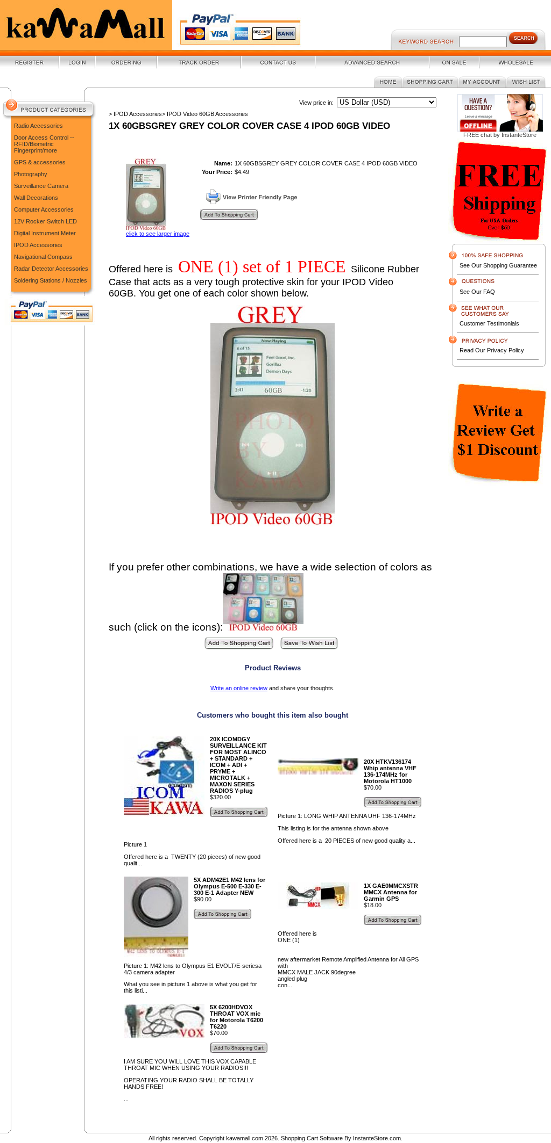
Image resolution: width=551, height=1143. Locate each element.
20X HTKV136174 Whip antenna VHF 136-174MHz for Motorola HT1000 (390, 771)
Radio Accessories (38, 125)
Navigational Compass (43, 257)
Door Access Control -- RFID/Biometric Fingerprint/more (44, 144)
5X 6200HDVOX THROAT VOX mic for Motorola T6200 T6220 (236, 1017)
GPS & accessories (40, 162)
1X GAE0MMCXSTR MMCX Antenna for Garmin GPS (391, 892)
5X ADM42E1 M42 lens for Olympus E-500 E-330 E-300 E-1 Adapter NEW (229, 886)
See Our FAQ (477, 291)
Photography (30, 174)
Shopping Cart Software (312, 1138)
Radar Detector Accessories (51, 268)
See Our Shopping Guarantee (498, 265)
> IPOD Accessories (135, 114)
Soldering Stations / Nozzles (50, 280)
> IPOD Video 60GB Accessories (205, 114)
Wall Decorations (36, 197)
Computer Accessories (44, 209)
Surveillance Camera (41, 186)
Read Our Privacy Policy (492, 350)
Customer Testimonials (489, 323)
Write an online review (238, 688)
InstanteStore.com (377, 1138)
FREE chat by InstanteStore (499, 135)
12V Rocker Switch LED (45, 221)
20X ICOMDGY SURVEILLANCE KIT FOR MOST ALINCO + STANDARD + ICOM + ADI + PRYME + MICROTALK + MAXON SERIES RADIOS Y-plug (238, 765)
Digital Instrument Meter (45, 233)
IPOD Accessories (38, 245)
